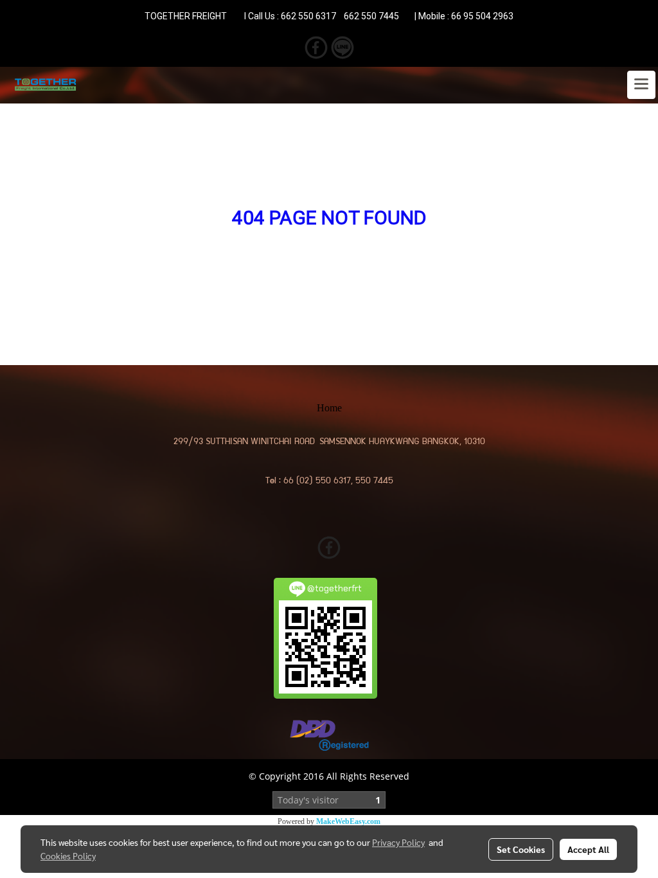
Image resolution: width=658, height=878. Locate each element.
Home (329, 407)
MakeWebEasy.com (348, 821)
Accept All (588, 849)
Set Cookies (521, 849)
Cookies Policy (68, 855)
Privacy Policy (398, 842)
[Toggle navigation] (641, 85)
